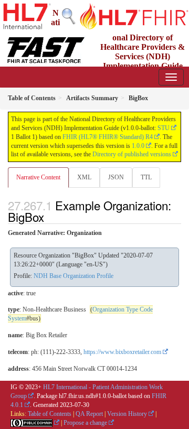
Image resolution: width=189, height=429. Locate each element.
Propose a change (85, 422)
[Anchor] (50, 216)
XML (84, 177)
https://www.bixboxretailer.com (122, 352)
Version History (127, 413)
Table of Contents (49, 413)
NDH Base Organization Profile (73, 276)
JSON (116, 177)
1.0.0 (138, 145)
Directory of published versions (131, 154)
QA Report (89, 413)
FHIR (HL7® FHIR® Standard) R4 (107, 137)
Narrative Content (38, 177)
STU (164, 128)
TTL (146, 177)
